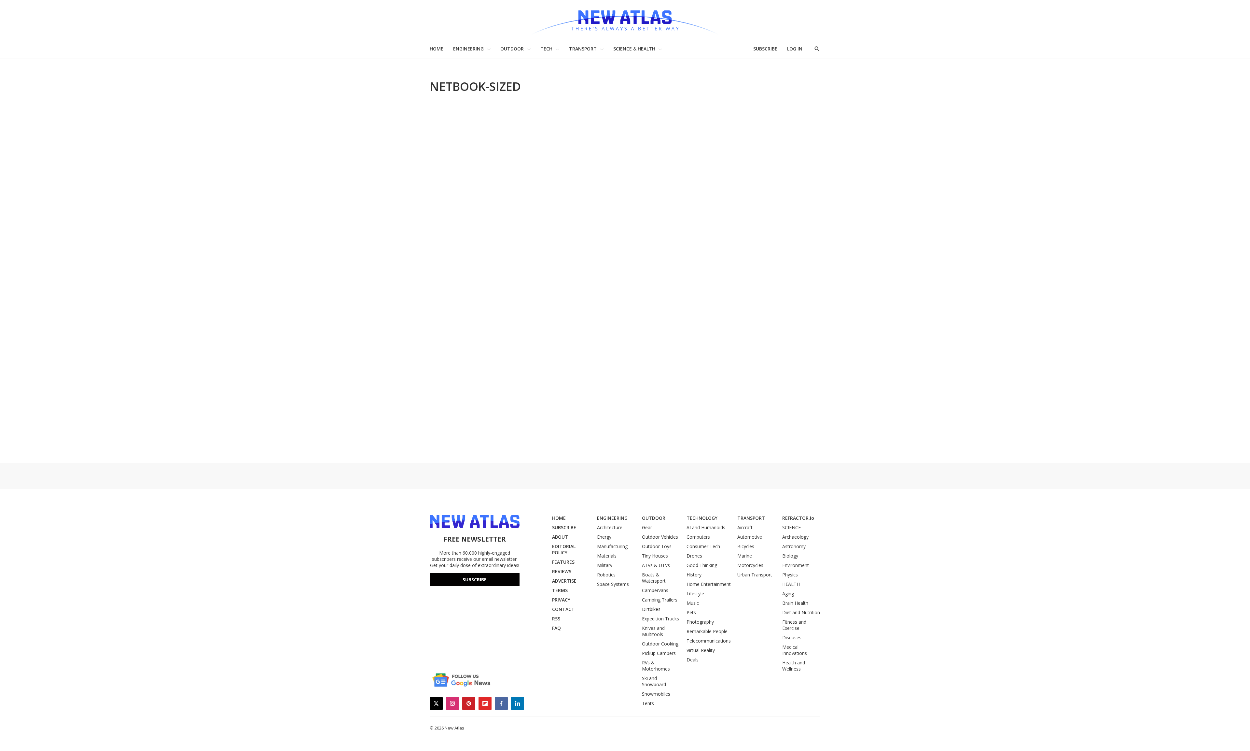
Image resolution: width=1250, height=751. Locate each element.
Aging (788, 593)
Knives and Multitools (653, 631)
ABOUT (560, 537)
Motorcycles (750, 565)
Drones (694, 556)
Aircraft (745, 527)
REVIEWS (561, 571)
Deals (693, 660)
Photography (700, 622)
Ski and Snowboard (654, 681)
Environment (795, 565)
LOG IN (794, 49)
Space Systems (613, 584)
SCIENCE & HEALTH (634, 49)
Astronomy (794, 546)
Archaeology (795, 537)
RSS (556, 619)
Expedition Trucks (660, 619)
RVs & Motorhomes (656, 665)
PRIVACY (561, 600)
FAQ (556, 628)
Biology (790, 556)
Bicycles (745, 546)
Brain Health (795, 603)
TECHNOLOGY (702, 518)
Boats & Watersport (654, 578)
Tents (648, 703)
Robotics (606, 575)
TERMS (560, 590)
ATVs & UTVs (656, 565)
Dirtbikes (651, 609)
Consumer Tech (703, 546)
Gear (647, 527)
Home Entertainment (709, 584)
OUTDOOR (512, 49)
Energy (604, 537)
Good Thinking (702, 565)
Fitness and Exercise (794, 625)
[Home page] (625, 19)
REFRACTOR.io (798, 518)
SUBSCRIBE (765, 49)
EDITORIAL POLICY (564, 549)
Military (604, 565)
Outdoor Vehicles (660, 537)
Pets (691, 612)
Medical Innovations (794, 650)
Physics (790, 575)
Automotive (749, 537)
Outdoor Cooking (660, 644)
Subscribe (475, 579)
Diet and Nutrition (801, 612)
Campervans (655, 590)
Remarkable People (707, 631)
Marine (744, 556)
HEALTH (791, 584)
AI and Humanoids (706, 527)
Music (693, 603)
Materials (607, 556)
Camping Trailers (659, 600)
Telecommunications (709, 641)
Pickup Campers (659, 653)
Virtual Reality (701, 650)
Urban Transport (754, 575)
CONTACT (563, 609)
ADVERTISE (564, 581)
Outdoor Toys (657, 546)
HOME (436, 49)
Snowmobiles (656, 694)
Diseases (791, 637)
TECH (546, 49)
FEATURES (563, 562)
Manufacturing (612, 546)
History (694, 575)
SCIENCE (791, 527)
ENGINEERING (468, 49)
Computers (698, 537)
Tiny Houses (655, 556)
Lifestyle (695, 593)
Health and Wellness (793, 665)
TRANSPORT (583, 49)
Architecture (609, 527)
